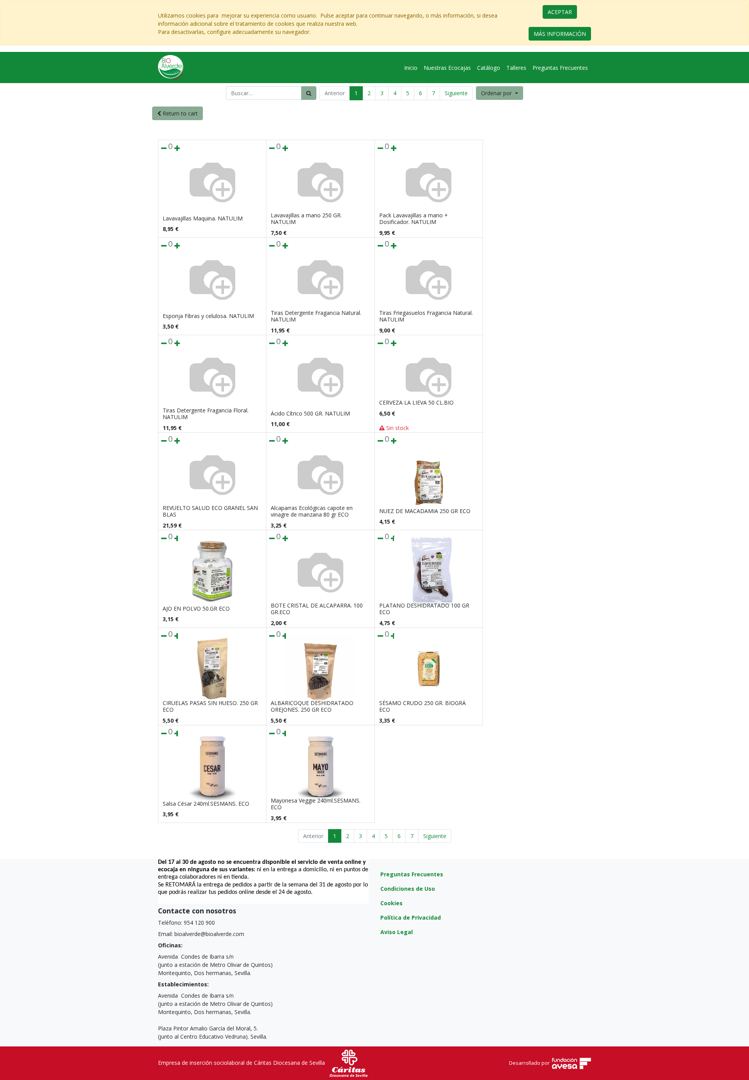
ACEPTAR (560, 12)
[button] (499, 93)
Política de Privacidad (410, 917)
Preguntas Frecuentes (411, 874)
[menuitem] (411, 67)
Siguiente (456, 93)
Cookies (391, 903)
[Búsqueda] (308, 93)
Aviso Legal (396, 932)
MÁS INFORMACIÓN (560, 33)
